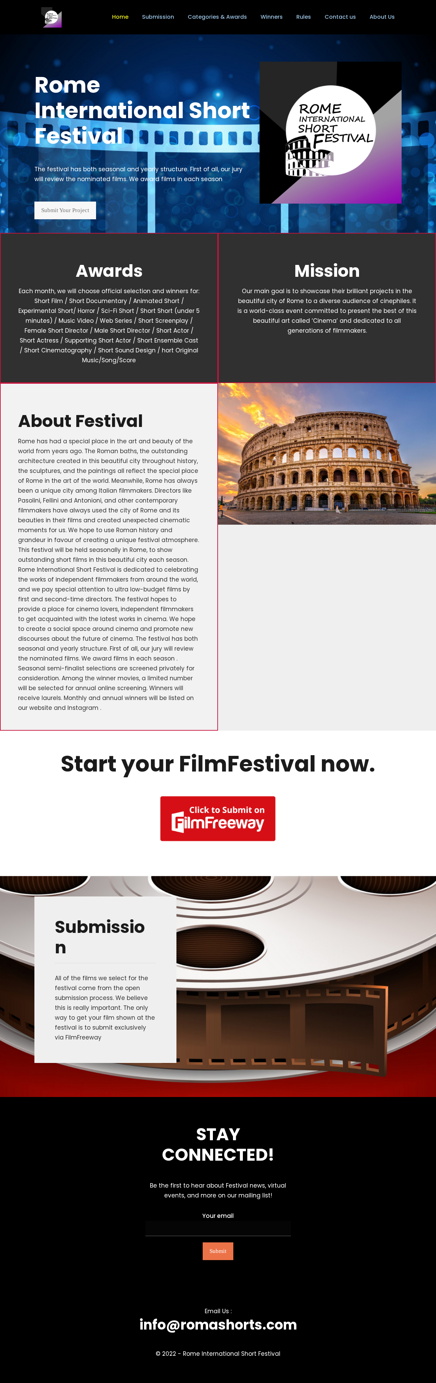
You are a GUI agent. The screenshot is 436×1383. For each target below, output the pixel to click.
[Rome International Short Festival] (51, 17)
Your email (218, 1216)
